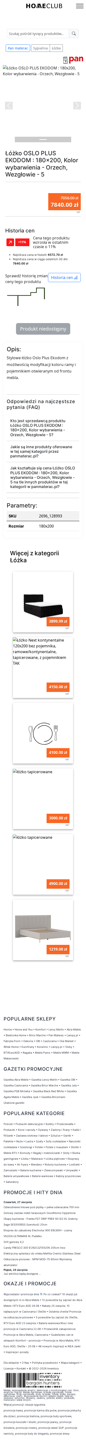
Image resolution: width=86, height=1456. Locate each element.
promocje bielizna (28, 1416)
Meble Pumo (42, 1052)
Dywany (43, 1129)
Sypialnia (40, 48)
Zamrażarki (10, 1170)
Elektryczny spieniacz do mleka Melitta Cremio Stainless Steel (42, 1253)
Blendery (36, 1164)
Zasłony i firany (60, 1129)
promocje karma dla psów (40, 1410)
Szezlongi (26, 1147)
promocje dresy (60, 1433)
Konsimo (42, 1047)
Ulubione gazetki (14, 1102)
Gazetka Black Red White (48, 1091)
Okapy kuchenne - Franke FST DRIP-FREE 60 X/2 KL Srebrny (41, 1218)
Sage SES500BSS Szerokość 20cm (25, 1224)
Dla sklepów (11, 1362)
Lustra (29, 1141)
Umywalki (72, 1170)
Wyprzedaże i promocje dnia (21, 1294)
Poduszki (9, 1129)
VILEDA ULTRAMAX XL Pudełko (23, 1236)
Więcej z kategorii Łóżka (34, 556)
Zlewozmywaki (53, 1170)
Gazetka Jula (69, 1085)
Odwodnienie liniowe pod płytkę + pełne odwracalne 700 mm (41, 1207)
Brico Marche (37, 1035)
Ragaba (27, 1052)
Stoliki (75, 1147)
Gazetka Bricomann (53, 1097)
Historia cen (62, 277)
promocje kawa (13, 1410)
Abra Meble (74, 1029)
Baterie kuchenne (30, 1170)
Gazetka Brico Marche (44, 1085)
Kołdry (50, 1124)
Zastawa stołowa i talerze (32, 1135)
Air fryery (22, 1164)
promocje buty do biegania (31, 1433)
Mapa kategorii (70, 1362)
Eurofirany (28, 1047)
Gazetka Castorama (16, 1085)
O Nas (25, 1362)
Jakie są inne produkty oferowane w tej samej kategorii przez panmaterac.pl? (41, 451)
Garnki (67, 1135)
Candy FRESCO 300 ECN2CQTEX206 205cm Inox (34, 1247)
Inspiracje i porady (17, 1352)
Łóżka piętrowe (55, 1158)
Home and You (23, 1029)
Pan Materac (56, 1035)
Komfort (40, 1029)
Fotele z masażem (57, 1147)
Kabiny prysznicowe (68, 1176)
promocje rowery (26, 1427)
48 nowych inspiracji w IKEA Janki (59, 1346)
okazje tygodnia (35, 1404)
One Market (66, 1041)
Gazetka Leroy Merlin (44, 1079)
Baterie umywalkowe (16, 1176)
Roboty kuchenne (55, 1164)
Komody (25, 1153)
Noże (19, 1141)
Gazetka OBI (67, 1079)
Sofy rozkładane (56, 1141)
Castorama (50, 1041)
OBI (38, 1041)
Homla (8, 1029)
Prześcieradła (65, 1124)
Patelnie (8, 1141)
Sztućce (55, 1135)
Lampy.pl (72, 1035)
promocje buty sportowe (56, 1416)
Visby (68, 1047)
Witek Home (11, 1047)
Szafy (39, 1141)
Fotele (39, 1147)
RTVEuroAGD (12, 1052)
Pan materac (18, 48)
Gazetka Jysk (30, 1097)
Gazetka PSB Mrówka (17, 1091)
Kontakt (21, 1368)
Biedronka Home (16, 1035)
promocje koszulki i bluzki (20, 1422)
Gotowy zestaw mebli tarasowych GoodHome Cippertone (39, 1213)
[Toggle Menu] (80, 6)
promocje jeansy (48, 1422)
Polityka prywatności (45, 1362)
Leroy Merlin (56, 1029)
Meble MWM (61, 1052)
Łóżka (56, 48)
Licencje (9, 1368)
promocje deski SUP (51, 1427)
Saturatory (12, 1182)
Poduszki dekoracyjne (29, 1124)
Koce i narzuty (26, 1129)
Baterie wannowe (42, 1176)
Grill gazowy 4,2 (14, 1242)
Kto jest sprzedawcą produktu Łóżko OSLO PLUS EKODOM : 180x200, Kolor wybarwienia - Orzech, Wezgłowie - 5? (37, 427)
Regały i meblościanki (46, 1153)
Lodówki (74, 1164)
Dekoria (28, 1041)
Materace (37, 1158)
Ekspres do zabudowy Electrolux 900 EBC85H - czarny (38, 1230)
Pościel (8, 1124)
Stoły (66, 1153)
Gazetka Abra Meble (16, 1079)
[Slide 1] (43, 139)
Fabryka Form (12, 1041)
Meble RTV (10, 1153)
